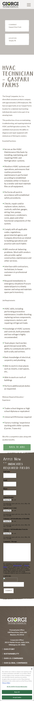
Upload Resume (8, 497)
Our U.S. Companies (13, 658)
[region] (17, 683)
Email (5, 480)
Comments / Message (10, 541)
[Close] (32, 669)
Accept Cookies (17, 697)
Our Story (9, 649)
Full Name (7, 471)
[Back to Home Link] (10, 8)
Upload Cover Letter (10, 508)
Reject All (17, 692)
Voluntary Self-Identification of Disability (16, 518)
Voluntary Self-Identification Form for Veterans (15, 530)
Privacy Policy (6, 683)
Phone (5, 489)
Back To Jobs (17, 447)
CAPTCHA (7, 576)
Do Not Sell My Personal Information (17, 686)
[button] (29, 5)
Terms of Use (17, 565)
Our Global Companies (15, 663)
